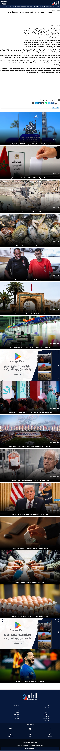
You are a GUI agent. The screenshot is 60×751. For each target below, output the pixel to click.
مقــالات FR (38, 6)
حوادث (18, 6)
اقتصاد (24, 6)
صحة (46, 716)
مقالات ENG (16, 714)
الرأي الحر (17, 718)
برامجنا (7, 6)
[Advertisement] (30, 87)
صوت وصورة (49, 6)
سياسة (34, 6)
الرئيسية (54, 6)
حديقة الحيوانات (50, 100)
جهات (31, 6)
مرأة (46, 712)
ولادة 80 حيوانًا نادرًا (44, 100)
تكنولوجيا (45, 718)
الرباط (56, 100)
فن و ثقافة (14, 6)
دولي (10, 6)
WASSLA (27, 741)
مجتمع (28, 6)
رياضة (21, 6)
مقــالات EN (44, 6)
